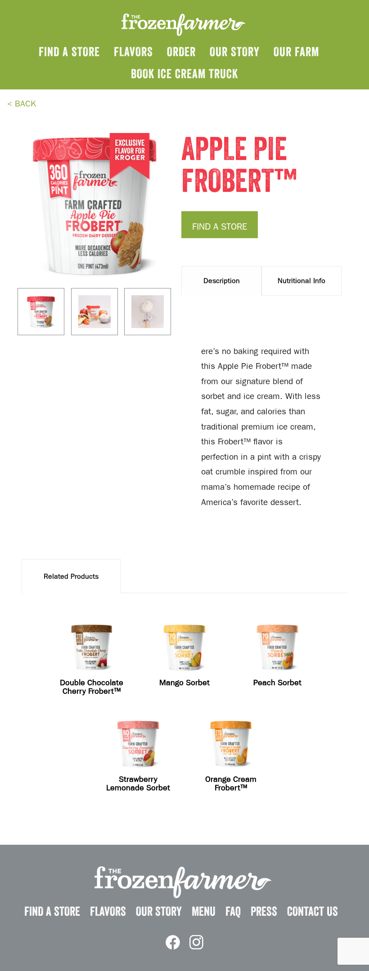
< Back (21, 104)
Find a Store (69, 51)
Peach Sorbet (277, 682)
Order (181, 51)
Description (221, 280)
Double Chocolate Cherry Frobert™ (91, 687)
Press (264, 911)
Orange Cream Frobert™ (230, 784)
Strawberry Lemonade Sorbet (138, 784)
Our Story (235, 51)
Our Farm (296, 51)
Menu (204, 911)
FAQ (233, 911)
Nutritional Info (301, 280)
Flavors (133, 51)
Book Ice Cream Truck (184, 73)
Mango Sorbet (184, 682)
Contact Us (312, 911)
